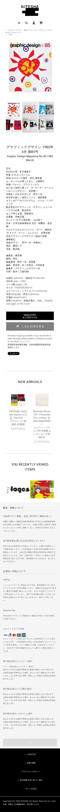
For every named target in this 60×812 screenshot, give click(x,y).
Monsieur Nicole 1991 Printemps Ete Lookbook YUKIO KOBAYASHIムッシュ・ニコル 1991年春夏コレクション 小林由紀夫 (42, 424)
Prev (11, 418)
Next (49, 418)
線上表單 (15, 347)
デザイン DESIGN (14, 30)
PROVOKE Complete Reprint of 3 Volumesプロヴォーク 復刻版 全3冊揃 (18, 417)
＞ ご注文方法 (30, 754)
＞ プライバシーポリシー (29, 772)
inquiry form (24, 341)
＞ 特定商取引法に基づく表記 (30, 780)
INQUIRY (30, 316)
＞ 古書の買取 (30, 763)
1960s (10, 34)
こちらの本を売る (32, 326)
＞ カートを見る (30, 789)
